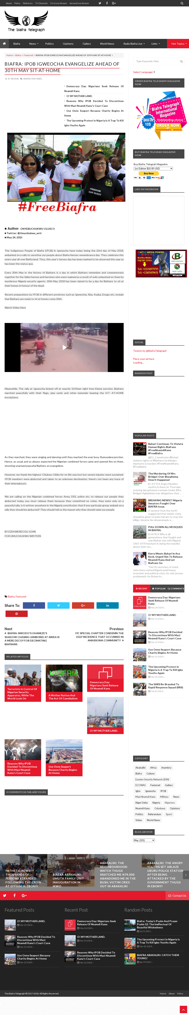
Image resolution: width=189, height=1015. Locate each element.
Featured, (36, 78)
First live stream (58, 3)
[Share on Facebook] (34, 605)
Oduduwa (159, 808)
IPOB (163, 791)
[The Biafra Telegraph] (26, 22)
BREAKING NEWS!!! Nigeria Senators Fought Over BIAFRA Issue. (165, 503)
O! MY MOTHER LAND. (79, 96)
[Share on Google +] (83, 605)
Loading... (138, 362)
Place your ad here (143, 358)
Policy (17, 3)
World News (107, 43)
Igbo (137, 791)
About (9, 3)
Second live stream (79, 3)
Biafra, (27, 78)
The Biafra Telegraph (15, 993)
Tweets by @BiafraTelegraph (150, 350)
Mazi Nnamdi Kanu (145, 796)
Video (138, 820)
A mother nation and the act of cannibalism (63, 697)
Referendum (154, 814)
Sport (169, 814)
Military (164, 796)
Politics (49, 43)
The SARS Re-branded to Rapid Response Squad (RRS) (165, 686)
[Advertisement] (117, 18)
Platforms (28, 3)
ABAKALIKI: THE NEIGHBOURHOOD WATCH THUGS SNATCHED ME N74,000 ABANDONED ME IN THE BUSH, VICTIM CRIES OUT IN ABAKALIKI (71, 874)
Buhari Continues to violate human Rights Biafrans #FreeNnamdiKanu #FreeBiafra (165, 448)
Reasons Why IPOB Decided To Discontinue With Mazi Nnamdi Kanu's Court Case (22, 768)
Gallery (87, 43)
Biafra (18, 55)
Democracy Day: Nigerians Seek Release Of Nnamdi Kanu (104, 685)
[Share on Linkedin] (108, 605)
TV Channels (41, 3)
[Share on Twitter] (58, 605)
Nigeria (156, 802)
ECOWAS (140, 785)
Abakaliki (140, 767)
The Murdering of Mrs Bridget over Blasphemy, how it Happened (163, 476)
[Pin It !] (17, 613)
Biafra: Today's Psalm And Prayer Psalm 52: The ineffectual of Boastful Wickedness (157, 924)
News (176, 796)
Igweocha (150, 791)
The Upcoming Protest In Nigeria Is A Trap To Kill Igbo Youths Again (165, 670)
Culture (150, 773)
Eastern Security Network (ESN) (152, 779)
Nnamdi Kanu (142, 808)
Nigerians (170, 802)
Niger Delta (141, 802)
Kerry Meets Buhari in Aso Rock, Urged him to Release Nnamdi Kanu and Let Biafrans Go (165, 558)
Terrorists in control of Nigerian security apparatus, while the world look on (22, 693)
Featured (28, 55)
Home (9, 55)
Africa (153, 767)
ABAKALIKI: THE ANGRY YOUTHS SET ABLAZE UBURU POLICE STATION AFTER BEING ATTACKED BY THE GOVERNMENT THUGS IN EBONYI (118, 874)
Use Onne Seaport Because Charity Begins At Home (63, 769)
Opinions (68, 43)
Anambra (166, 767)
